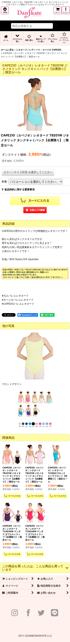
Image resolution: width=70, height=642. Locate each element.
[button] (5, 10)
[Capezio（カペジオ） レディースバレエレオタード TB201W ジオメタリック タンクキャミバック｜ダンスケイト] (35, 104)
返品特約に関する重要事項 (19, 189)
